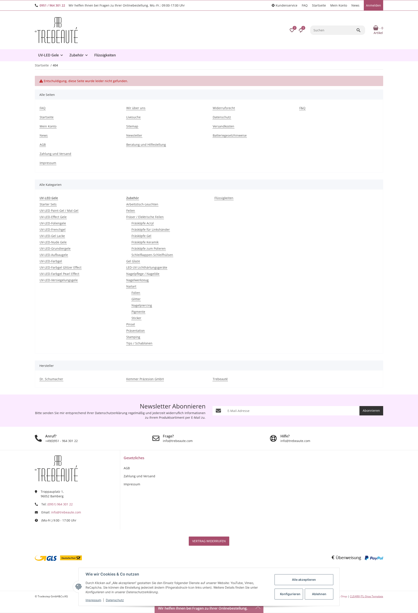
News (355, 5)
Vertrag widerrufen (209, 541)
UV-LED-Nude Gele (53, 242)
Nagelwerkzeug (137, 280)
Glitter (136, 299)
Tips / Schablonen (139, 343)
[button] (285, 5)
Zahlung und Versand (139, 476)
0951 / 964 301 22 (52, 5)
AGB (127, 468)
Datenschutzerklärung (111, 413)
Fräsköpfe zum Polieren (148, 248)
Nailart (131, 286)
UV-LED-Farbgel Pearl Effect (59, 274)
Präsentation (135, 331)
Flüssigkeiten (223, 198)
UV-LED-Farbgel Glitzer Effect (60, 267)
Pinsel (130, 324)
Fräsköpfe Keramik (144, 242)
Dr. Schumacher (51, 379)
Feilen (130, 210)
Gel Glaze (133, 261)
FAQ (305, 5)
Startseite (319, 5)
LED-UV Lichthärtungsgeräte (146, 267)
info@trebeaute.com (66, 512)
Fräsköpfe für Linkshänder (150, 229)
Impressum (93, 600)
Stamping (133, 337)
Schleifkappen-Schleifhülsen (152, 255)
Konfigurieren (290, 594)
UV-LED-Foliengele (53, 223)
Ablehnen (319, 594)
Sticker (136, 318)
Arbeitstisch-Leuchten (142, 204)
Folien (135, 293)
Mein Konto (338, 5)
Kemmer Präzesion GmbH (145, 379)
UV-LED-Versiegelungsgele (59, 280)
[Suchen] (360, 30)
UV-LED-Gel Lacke (52, 236)
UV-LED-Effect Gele (53, 217)
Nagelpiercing (141, 305)
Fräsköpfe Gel (141, 236)
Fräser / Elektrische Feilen (145, 217)
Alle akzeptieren (304, 579)
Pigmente (138, 312)
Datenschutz (115, 600)
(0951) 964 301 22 (60, 504)
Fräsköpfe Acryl (142, 223)
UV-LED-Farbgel (51, 261)
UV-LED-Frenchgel (53, 229)
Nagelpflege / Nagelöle (142, 274)
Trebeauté (220, 379)
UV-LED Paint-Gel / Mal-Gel (59, 210)
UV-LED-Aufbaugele (54, 255)
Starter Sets (48, 204)
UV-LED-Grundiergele (55, 248)
